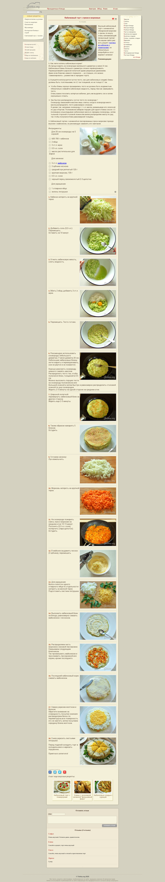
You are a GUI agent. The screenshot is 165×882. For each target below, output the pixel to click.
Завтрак (92, 9)
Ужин (105, 9)
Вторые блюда (128, 25)
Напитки (126, 49)
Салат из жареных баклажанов (31, 23)
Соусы (126, 51)
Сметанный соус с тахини (33, 36)
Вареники (127, 40)
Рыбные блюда (129, 30)
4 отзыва (82, 22)
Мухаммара (29, 27)
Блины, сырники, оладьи (132, 38)
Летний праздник (30, 50)
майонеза (62, 163)
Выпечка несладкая (130, 34)
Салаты (126, 21)
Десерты (126, 47)
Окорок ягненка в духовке (34, 19)
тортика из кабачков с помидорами (107, 45)
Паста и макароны (130, 32)
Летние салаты (29, 52)
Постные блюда (129, 55)
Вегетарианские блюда (131, 53)
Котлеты (126, 42)
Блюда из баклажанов (31, 55)
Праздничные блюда (56, 9)
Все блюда (136, 57)
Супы (125, 23)
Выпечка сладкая (129, 36)
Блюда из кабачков (30, 58)
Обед (99, 9)
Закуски (126, 19)
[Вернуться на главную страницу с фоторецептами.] (33, 8)
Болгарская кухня (30, 44)
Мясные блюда (129, 28)
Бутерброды (128, 44)
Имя (50, 814)
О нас (115, 9)
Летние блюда (29, 47)
